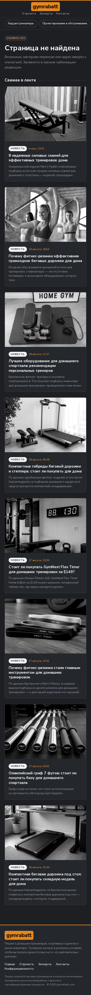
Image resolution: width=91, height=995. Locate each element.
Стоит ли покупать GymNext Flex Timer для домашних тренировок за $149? (44, 569)
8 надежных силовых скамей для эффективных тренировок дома (38, 158)
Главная (10, 964)
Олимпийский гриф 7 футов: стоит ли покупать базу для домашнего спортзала (42, 778)
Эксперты (46, 13)
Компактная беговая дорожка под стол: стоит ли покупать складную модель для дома (45, 879)
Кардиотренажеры (21, 23)
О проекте (29, 13)
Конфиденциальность (19, 968)
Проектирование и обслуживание (65, 23)
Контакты (62, 13)
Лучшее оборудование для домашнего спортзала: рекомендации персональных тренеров (44, 365)
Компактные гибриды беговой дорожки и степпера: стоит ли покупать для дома (45, 469)
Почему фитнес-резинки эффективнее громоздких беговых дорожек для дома (45, 258)
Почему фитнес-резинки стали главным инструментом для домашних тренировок (44, 672)
